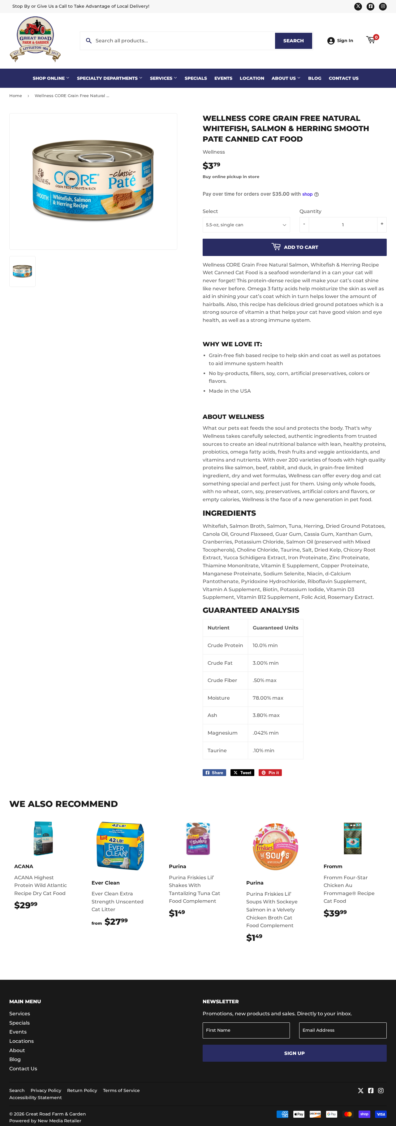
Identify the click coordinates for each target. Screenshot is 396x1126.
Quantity (310, 211)
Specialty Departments (108, 78)
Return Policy (82, 1090)
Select (210, 211)
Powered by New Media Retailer (45, 1120)
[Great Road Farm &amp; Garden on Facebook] (371, 1091)
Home (15, 95)
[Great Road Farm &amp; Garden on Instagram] (381, 1091)
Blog (314, 78)
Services (162, 78)
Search (297, 41)
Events (223, 78)
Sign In (345, 40)
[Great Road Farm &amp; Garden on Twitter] (361, 1091)
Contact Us (344, 78)
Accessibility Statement (35, 1097)
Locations (21, 1041)
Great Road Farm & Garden (56, 1113)
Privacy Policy (46, 1090)
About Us (284, 78)
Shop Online (49, 78)
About (17, 1050)
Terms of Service (121, 1090)
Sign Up (294, 1053)
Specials (196, 78)
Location (252, 78)
